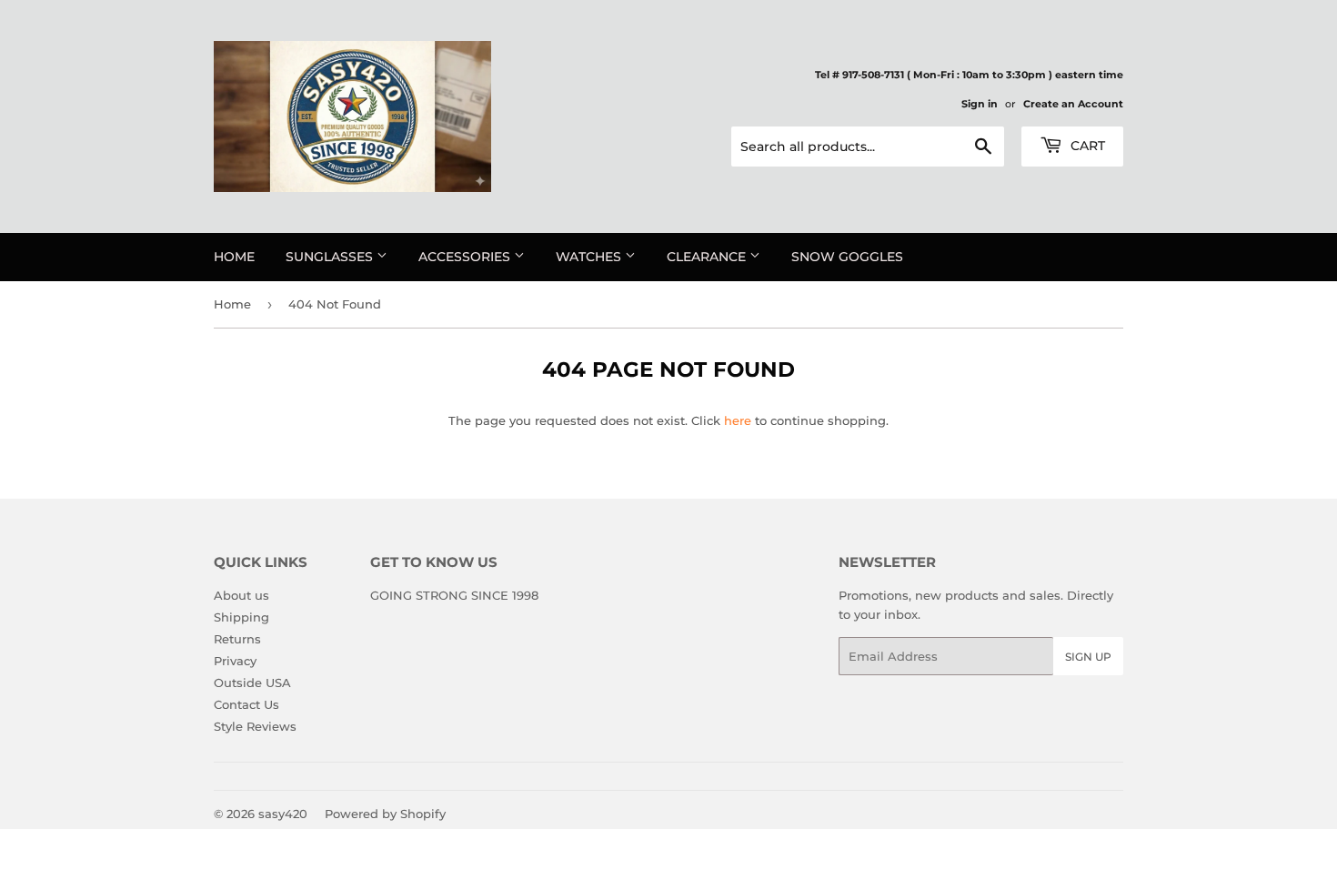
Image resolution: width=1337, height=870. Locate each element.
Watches (590, 256)
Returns (237, 639)
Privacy (235, 660)
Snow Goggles (847, 256)
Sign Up (1088, 656)
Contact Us (246, 704)
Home (234, 256)
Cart (1086, 145)
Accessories (466, 256)
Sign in (979, 103)
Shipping (241, 617)
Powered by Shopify (385, 813)
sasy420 (282, 813)
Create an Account (1073, 103)
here (737, 420)
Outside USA (252, 682)
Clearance (708, 256)
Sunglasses (331, 256)
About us (241, 595)
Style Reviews (255, 726)
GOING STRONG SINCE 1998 (454, 595)
